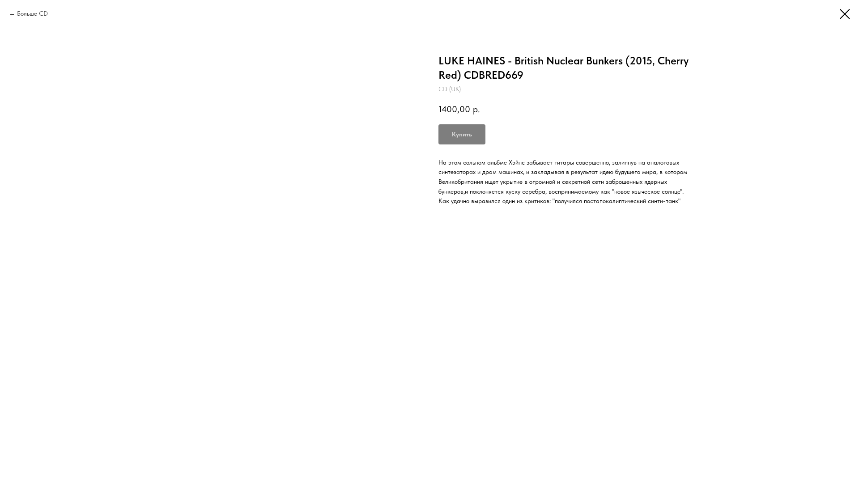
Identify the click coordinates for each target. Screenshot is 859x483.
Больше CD (32, 13)
